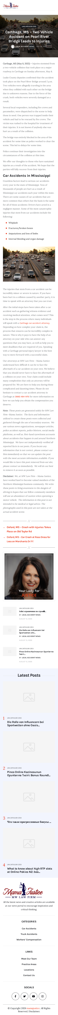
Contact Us (29, 975)
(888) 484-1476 (22, 396)
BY (30, 615)
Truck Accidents (29, 934)
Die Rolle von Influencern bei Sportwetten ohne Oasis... (25, 723)
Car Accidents (29, 928)
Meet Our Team (29, 958)
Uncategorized (29, 26)
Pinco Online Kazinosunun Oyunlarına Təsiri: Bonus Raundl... (28, 773)
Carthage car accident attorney (34, 323)
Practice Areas (29, 964)
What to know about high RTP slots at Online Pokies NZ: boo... (29, 870)
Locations (29, 969)
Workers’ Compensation (28, 939)
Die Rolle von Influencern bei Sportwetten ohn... (32, 631)
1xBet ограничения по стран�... (32, 611)
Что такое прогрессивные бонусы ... (29, 822)
